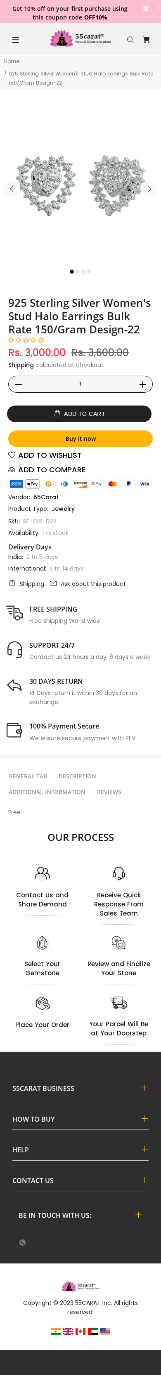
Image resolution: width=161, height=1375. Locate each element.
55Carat (46, 497)
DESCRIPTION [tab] (77, 776)
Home (11, 61)
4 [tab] (89, 272)
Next (149, 189)
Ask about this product (93, 584)
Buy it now (81, 438)
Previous (12, 189)
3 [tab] (83, 272)
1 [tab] (72, 272)
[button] (26, 340)
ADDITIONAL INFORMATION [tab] (47, 792)
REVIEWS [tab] (109, 792)
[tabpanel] (80, 184)
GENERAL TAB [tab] (28, 776)
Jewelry (63, 509)
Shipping (21, 365)
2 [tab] (78, 272)
